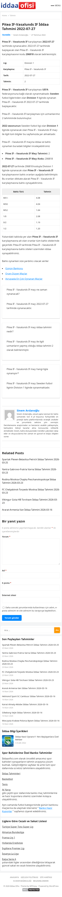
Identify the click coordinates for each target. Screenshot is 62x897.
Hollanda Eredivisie (12, 842)
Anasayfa (14, 877)
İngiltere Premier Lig (13, 848)
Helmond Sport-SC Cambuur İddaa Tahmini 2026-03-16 (28, 696)
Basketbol (7, 779)
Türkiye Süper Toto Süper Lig (17, 826)
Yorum (6, 536)
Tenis (5, 784)
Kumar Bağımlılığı (22, 881)
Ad (4, 570)
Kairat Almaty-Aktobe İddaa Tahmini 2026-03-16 (25, 704)
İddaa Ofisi (14, 886)
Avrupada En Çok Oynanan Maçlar (24, 278)
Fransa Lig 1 (8, 837)
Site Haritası (46, 877)
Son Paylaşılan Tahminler (18, 639)
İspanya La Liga (10, 853)
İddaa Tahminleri (11, 773)
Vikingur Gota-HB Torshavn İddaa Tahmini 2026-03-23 (28, 680)
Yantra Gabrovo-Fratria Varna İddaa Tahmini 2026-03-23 (29, 653)
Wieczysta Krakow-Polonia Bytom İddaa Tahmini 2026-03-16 (30, 720)
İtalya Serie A (9, 859)
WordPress (54, 886)
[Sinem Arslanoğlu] (9, 419)
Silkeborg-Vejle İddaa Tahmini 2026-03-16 (22, 712)
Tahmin (13, 15)
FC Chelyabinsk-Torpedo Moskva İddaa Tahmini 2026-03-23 (30, 672)
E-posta (6, 583)
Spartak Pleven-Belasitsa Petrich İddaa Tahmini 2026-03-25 (30, 644)
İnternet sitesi (9, 595)
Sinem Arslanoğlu (20, 35)
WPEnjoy (33, 886)
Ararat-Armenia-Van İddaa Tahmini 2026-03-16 (27, 509)
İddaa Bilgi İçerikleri (15, 731)
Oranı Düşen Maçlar (16, 273)
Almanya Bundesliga (13, 832)
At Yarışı (6, 789)
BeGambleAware (41, 881)
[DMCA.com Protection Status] (31, 890)
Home (4, 15)
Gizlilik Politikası (29, 877)
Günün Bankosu (14, 268)
